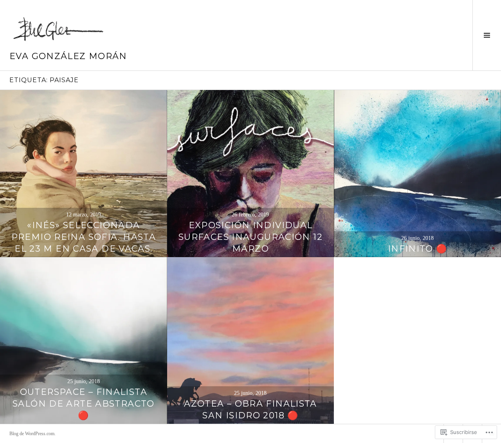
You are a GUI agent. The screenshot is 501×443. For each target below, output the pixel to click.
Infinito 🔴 (417, 248)
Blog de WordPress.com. (32, 433)
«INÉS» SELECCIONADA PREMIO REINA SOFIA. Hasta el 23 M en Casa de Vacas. (83, 237)
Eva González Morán (68, 56)
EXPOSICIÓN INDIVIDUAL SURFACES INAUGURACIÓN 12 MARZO (250, 237)
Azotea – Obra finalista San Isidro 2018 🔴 (250, 409)
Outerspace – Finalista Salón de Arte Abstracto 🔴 (84, 404)
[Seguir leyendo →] (83, 173)
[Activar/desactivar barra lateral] (486, 35)
